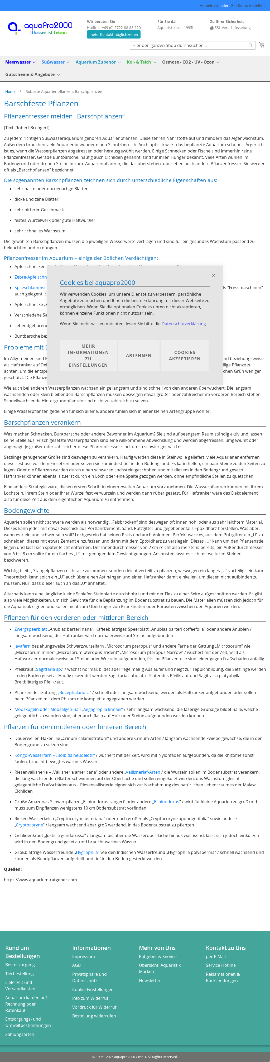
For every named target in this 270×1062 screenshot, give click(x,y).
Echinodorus (166, 802)
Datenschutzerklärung (184, 323)
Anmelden (209, 5)
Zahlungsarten (19, 1034)
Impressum (83, 956)
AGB (76, 965)
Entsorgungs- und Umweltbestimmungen (28, 1022)
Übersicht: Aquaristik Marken (160, 968)
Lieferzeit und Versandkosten (20, 985)
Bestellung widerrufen (94, 1016)
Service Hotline (221, 965)
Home (11, 91)
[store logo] (44, 29)
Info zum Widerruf (90, 998)
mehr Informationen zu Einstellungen (88, 355)
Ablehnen (139, 355)
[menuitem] (19, 62)
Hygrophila (87, 852)
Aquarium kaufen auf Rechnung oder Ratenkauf (26, 1004)
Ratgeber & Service (158, 956)
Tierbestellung (19, 974)
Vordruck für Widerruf (94, 1007)
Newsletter (150, 980)
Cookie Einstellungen (93, 989)
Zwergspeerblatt (31, 629)
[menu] (135, 68)
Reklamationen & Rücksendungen (223, 977)
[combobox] (192, 45)
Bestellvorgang (20, 965)
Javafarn (23, 646)
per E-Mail (216, 956)
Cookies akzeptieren (185, 355)
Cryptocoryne (29, 825)
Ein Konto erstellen (248, 5)
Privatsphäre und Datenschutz (89, 977)
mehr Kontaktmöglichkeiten (113, 34)
